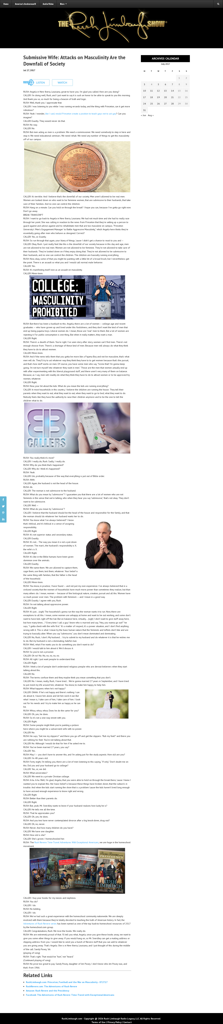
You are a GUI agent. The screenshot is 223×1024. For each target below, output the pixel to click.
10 (144, 90)
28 (172, 103)
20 (165, 97)
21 (172, 97)
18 (151, 97)
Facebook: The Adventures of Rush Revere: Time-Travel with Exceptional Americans (70, 994)
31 (144, 110)
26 (158, 103)
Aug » (151, 115)
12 (158, 90)
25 (151, 103)
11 (151, 90)
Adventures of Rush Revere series (40, 923)
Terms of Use (98, 1022)
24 (144, 103)
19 (158, 97)
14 (172, 90)
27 (165, 103)
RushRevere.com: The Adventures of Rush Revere (51, 986)
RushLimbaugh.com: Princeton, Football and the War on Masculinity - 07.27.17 (67, 982)
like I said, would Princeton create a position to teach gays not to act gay (80, 113)
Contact (127, 1022)
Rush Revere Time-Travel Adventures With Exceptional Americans (66, 842)
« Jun (143, 115)
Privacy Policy (114, 1022)
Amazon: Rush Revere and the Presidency (47, 990)
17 (144, 97)
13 (165, 90)
